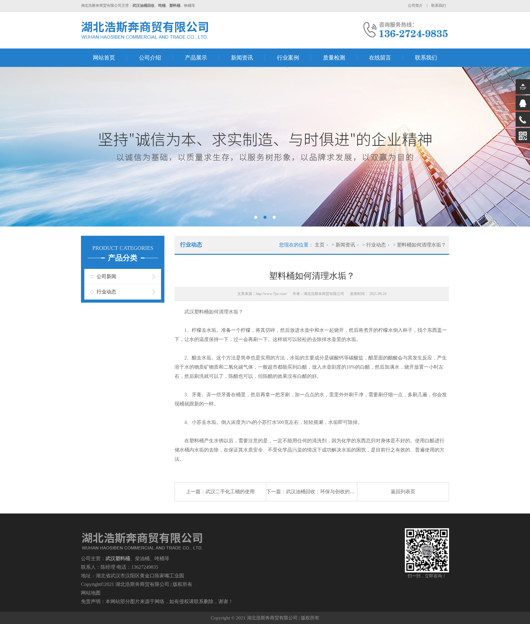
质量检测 (334, 58)
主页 (320, 244)
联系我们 (438, 5)
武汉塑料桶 (196, 311)
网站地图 (91, 592)
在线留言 (380, 58)
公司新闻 (106, 276)
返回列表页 (403, 491)
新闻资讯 (242, 58)
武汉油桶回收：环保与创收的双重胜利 (327, 491)
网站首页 (104, 58)
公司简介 (415, 5)
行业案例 (288, 58)
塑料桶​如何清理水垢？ (421, 244)
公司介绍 (150, 58)
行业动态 (106, 291)
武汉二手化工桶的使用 (230, 491)
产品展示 (196, 58)
